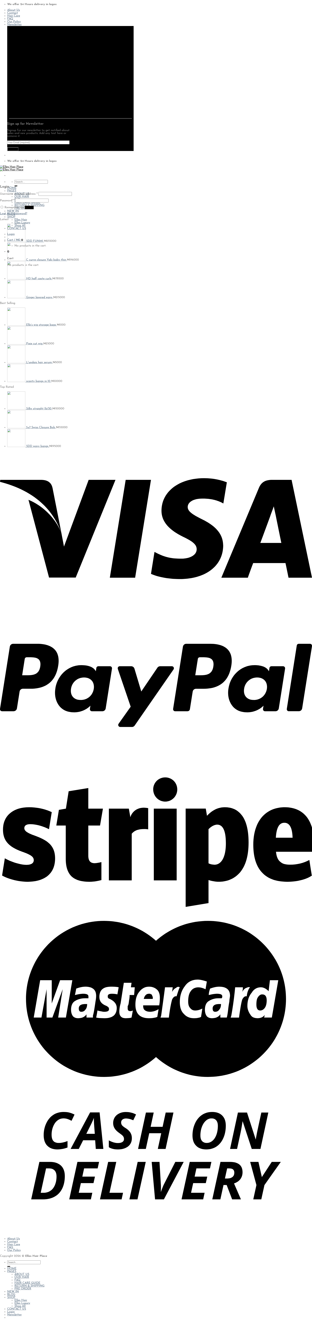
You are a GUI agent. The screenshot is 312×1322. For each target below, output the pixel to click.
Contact (12, 13)
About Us (13, 10)
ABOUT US (21, 1274)
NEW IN (13, 211)
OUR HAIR (21, 196)
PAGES (11, 190)
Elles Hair (20, 219)
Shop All (19, 1306)
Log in (29, 207)
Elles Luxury (22, 222)
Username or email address (19, 194)
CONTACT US (16, 1309)
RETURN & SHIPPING (29, 1285)
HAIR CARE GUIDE (27, 202)
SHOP (11, 216)
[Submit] (15, 185)
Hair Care (13, 15)
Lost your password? (13, 213)
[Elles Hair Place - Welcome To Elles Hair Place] (11, 168)
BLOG (11, 1294)
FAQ (10, 18)
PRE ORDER (22, 1288)
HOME (11, 188)
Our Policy (14, 21)
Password (7, 200)
